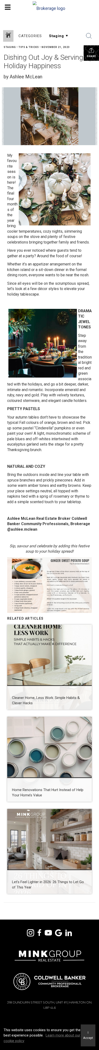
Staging (10, 47)
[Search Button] (88, 35)
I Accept (88, 1035)
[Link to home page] (49, 7)
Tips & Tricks (29, 47)
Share (91, 56)
